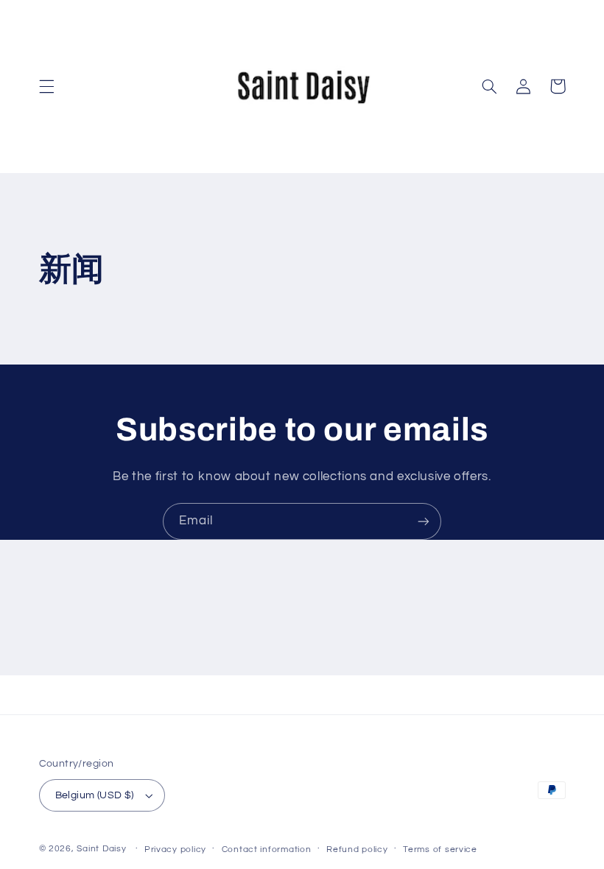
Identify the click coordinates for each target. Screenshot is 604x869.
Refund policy (357, 849)
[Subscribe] (423, 521)
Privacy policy (175, 849)
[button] (46, 86)
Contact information (267, 849)
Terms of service (440, 849)
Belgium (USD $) (94, 795)
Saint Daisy (101, 849)
